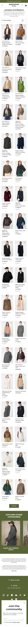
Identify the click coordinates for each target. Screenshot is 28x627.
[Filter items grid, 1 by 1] (26, 20)
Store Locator (15, 580)
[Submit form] (23, 619)
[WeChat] (12, 599)
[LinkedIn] (16, 599)
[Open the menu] (2, 5)
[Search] (22, 5)
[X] (24, 595)
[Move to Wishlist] (11, 26)
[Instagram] (3, 595)
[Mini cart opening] (27, 5)
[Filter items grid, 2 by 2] (22, 20)
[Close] (24, 603)
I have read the (12, 622)
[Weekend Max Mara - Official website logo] (14, 5)
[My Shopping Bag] (25, 5)
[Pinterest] (20, 595)
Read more (14, 570)
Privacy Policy (16, 622)
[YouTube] (16, 595)
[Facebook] (12, 595)
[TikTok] (8, 595)
